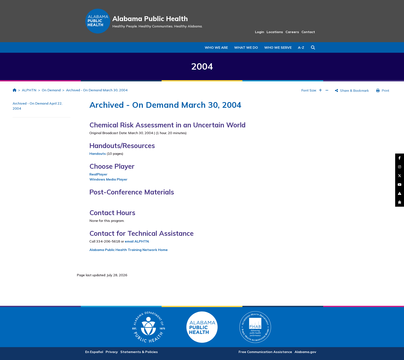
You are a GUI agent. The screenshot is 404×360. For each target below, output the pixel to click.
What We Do (246, 47)
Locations (275, 32)
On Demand (51, 90)
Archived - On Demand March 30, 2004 (97, 90)
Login (259, 32)
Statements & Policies (139, 352)
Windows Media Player (108, 179)
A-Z (301, 47)
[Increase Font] (320, 90)
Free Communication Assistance (265, 352)
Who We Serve (278, 47)
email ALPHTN (137, 241)
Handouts (97, 153)
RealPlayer (98, 174)
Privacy (112, 352)
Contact (308, 32)
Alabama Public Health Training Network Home (128, 250)
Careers (292, 32)
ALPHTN (29, 90)
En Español (94, 352)
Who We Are (216, 47)
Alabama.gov (305, 352)
